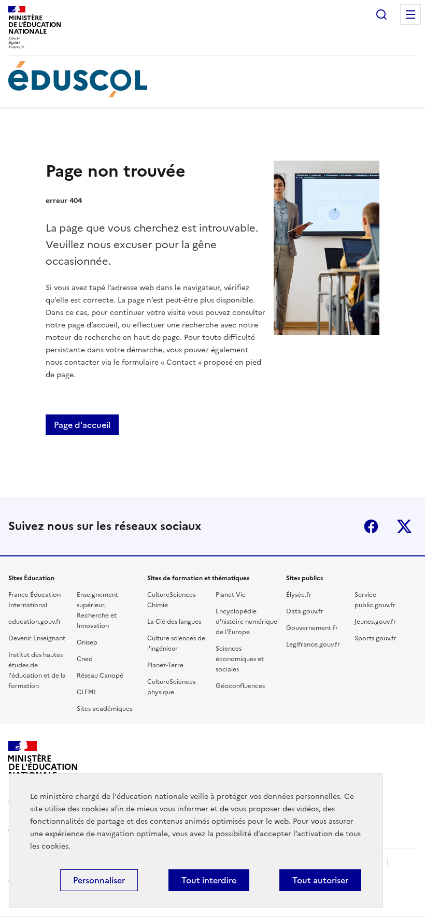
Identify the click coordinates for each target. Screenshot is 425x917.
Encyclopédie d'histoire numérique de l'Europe (246, 622)
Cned (85, 659)
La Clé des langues (174, 621)
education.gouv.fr (34, 621)
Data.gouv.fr (304, 611)
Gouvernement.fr (312, 628)
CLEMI (86, 692)
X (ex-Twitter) (404, 526)
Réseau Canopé (100, 675)
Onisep (87, 642)
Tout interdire (208, 880)
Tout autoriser (320, 880)
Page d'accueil (82, 425)
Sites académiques (104, 708)
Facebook (371, 526)
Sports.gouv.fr (375, 638)
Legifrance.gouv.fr (313, 644)
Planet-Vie (231, 594)
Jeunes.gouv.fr (375, 621)
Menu (410, 14)
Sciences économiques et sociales (240, 659)
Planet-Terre (165, 665)
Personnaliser (99, 880)
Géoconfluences (240, 686)
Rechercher (381, 14)
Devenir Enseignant (36, 638)
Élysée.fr (298, 594)
